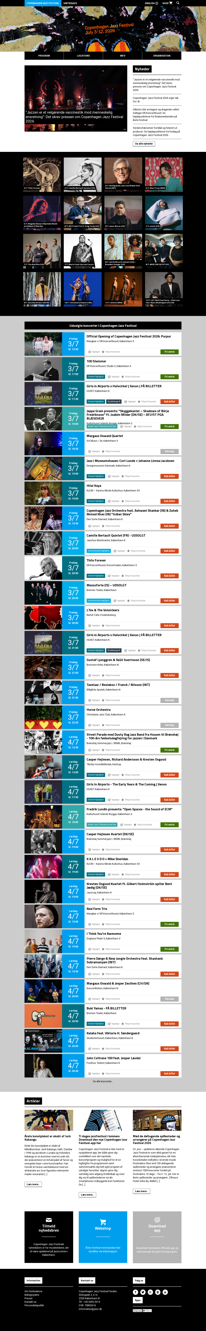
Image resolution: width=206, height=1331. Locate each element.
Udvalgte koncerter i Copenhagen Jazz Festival (103, 325)
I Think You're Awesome (104, 933)
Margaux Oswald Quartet (105, 435)
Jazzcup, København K (99, 892)
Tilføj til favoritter (112, 352)
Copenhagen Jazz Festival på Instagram (157, 1292)
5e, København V (109, 440)
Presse (29, 1298)
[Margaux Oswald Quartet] (43, 439)
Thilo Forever (96, 560)
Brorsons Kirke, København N (103, 664)
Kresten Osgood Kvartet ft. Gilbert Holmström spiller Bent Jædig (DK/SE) (129, 885)
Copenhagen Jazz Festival (43, 3)
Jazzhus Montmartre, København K (106, 540)
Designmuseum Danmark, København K (108, 465)
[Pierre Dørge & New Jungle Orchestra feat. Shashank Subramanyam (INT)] (43, 961)
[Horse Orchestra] (43, 713)
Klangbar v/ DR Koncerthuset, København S (110, 341)
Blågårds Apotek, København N (104, 689)
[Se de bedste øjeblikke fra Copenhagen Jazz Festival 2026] (76, 67)
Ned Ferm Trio (97, 908)
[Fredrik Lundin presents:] (43, 812)
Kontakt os (30, 1301)
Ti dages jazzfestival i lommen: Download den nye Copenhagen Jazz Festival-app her (103, 1139)
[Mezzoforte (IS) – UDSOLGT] (43, 588)
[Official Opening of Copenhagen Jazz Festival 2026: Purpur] (43, 339)
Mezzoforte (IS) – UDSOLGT (107, 585)
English (150, 3)
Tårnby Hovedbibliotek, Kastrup (104, 764)
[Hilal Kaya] (43, 489)
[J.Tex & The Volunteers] (43, 613)
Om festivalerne (33, 1291)
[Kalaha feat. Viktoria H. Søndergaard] (43, 1036)
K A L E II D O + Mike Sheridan (107, 858)
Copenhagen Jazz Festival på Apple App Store (137, 1310)
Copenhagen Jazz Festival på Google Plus (150, 1292)
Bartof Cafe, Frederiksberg (101, 614)
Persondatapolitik (34, 1305)
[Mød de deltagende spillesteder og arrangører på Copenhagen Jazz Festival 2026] (157, 1132)
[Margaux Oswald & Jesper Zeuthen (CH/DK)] (43, 986)
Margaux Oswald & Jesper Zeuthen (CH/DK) (118, 983)
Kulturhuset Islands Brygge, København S (109, 814)
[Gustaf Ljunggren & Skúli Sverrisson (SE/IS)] (43, 663)
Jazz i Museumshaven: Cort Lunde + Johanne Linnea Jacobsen (130, 460)
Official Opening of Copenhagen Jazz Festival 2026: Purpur (129, 336)
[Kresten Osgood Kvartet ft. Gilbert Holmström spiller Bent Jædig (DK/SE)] (43, 887)
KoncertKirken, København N (102, 988)
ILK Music (92, 440)
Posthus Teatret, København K (103, 1062)
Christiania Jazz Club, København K (106, 714)
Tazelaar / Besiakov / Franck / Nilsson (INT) (118, 684)
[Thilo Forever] (43, 563)
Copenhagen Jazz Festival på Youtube (165, 1292)
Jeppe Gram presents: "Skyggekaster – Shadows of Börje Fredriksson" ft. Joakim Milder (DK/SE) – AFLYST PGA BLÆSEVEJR (128, 414)
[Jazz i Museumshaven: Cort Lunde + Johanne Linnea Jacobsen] (43, 464)
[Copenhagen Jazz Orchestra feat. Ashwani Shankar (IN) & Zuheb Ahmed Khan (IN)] (43, 513)
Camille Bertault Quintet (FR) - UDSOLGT (116, 535)
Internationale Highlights (98, 551)
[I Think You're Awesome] (43, 937)
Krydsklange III (114, 401)
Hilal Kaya (94, 485)
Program (44, 56)
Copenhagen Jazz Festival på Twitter (143, 1292)
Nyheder (142, 69)
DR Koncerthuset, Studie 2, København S (109, 366)
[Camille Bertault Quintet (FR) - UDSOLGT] (43, 538)
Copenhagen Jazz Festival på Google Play (147, 1310)
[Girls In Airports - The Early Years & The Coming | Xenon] (43, 787)
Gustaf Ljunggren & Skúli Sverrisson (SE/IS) (118, 659)
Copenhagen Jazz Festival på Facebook (135, 1292)
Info (122, 56)
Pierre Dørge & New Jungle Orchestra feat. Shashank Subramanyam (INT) (125, 960)
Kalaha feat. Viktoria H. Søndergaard (113, 1033)
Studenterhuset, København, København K (110, 1038)
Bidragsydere (32, 1294)
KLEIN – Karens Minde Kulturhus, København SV (113, 490)
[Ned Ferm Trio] (43, 912)
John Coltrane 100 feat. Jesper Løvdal (114, 1057)
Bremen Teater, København (101, 590)
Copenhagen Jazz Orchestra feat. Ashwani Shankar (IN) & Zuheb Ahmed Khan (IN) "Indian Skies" (132, 512)
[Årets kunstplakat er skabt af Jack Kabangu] (49, 1132)
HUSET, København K (98, 390)
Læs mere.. (33, 1184)
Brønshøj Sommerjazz (99, 743)
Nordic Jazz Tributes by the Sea (102, 426)
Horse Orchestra (99, 709)
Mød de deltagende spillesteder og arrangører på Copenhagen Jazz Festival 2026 (156, 1139)
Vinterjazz (70, 3)
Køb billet (169, 401)
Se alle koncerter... (103, 1081)
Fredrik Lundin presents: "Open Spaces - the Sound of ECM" (130, 809)
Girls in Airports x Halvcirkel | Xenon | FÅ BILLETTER (124, 386)
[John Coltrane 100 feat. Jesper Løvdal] (43, 1061)
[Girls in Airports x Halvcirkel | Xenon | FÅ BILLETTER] (43, 389)
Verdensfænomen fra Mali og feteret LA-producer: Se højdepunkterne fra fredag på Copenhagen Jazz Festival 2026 (156, 131)
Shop (165, 3)
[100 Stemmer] (43, 364)
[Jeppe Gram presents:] (43, 414)
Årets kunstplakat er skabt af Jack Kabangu (48, 1138)
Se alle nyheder (144, 143)
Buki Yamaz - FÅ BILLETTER (106, 1008)
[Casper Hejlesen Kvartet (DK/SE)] (43, 837)
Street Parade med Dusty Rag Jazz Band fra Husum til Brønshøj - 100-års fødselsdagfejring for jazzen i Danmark (132, 736)
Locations (83, 56)
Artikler (33, 1101)
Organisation (161, 56)
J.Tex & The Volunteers (103, 609)
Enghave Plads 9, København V (103, 938)
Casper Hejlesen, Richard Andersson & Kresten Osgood (126, 759)
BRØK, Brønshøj (122, 743)
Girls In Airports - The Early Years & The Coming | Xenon (127, 784)
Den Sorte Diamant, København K (105, 519)
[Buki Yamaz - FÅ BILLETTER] (43, 1011)
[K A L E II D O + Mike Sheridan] (43, 862)
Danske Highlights (96, 376)
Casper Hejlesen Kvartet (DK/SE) (110, 833)
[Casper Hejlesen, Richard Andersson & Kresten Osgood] (43, 762)
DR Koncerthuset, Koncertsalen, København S (112, 565)
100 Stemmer (96, 361)
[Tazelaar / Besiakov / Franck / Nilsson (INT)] (43, 688)
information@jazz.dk (90, 1309)
